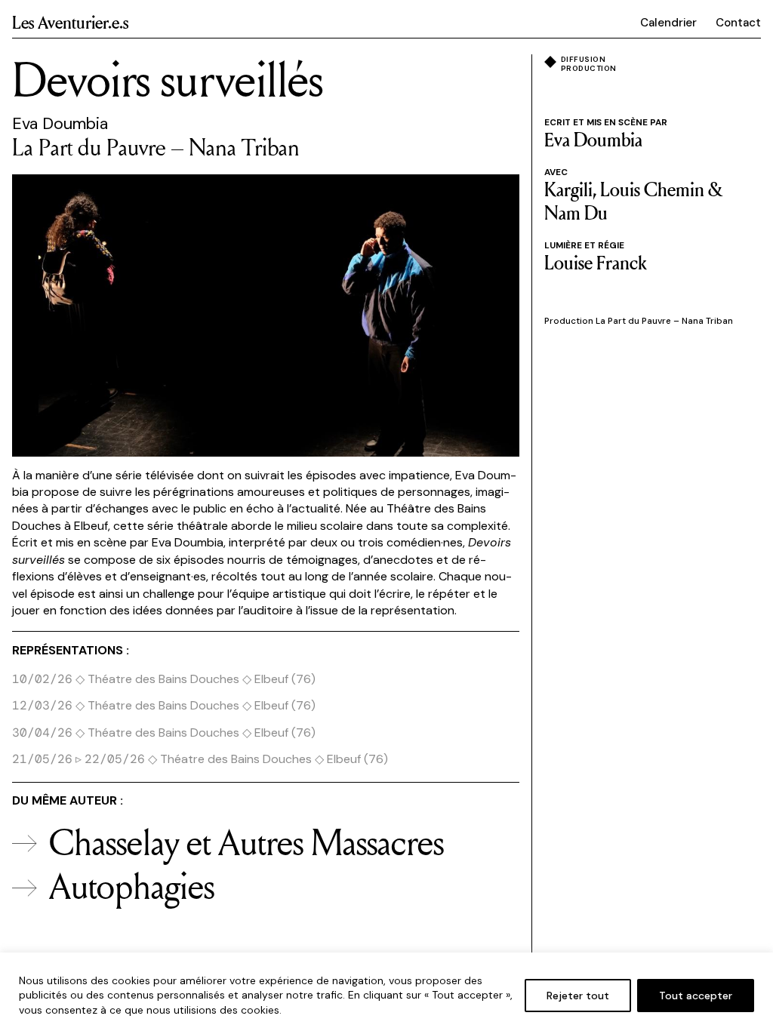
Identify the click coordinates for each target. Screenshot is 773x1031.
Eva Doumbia (60, 123)
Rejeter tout (578, 995)
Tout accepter (695, 995)
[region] (386, 992)
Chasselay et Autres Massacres (246, 841)
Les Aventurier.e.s (70, 21)
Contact (738, 22)
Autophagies (131, 885)
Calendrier (668, 22)
